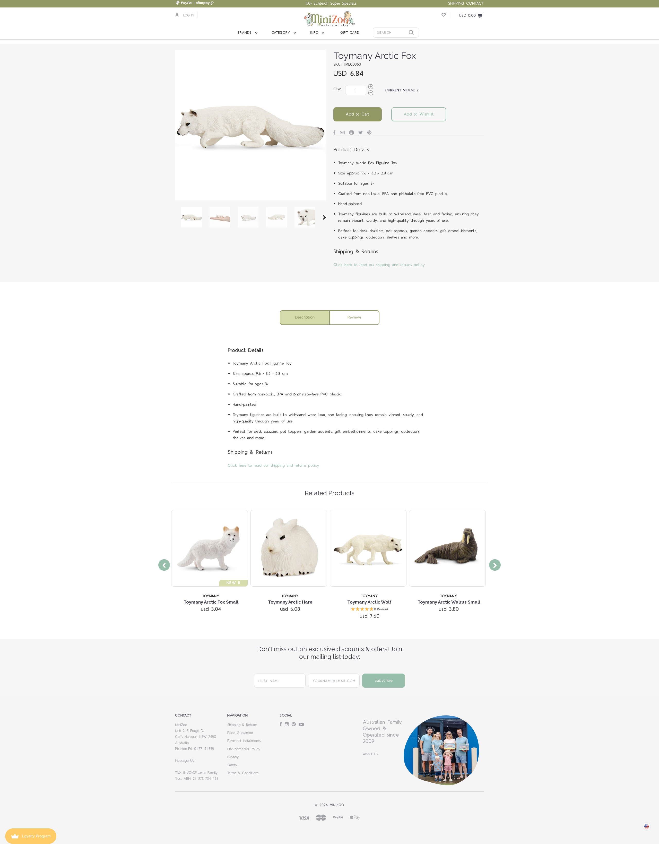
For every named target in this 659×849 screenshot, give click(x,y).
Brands (246, 32)
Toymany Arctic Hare (290, 602)
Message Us (184, 760)
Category (282, 32)
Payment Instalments (244, 741)
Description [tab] (305, 317)
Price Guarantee (240, 733)
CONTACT (475, 3)
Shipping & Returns (242, 725)
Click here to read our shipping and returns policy (379, 265)
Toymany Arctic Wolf (369, 602)
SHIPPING (456, 3)
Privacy (233, 757)
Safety (232, 765)
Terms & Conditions (243, 773)
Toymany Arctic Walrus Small (449, 602)
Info (315, 32)
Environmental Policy (244, 749)
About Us (370, 754)
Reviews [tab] (354, 317)
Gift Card (350, 32)
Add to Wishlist (419, 114)
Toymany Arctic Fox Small (211, 602)
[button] (369, 609)
